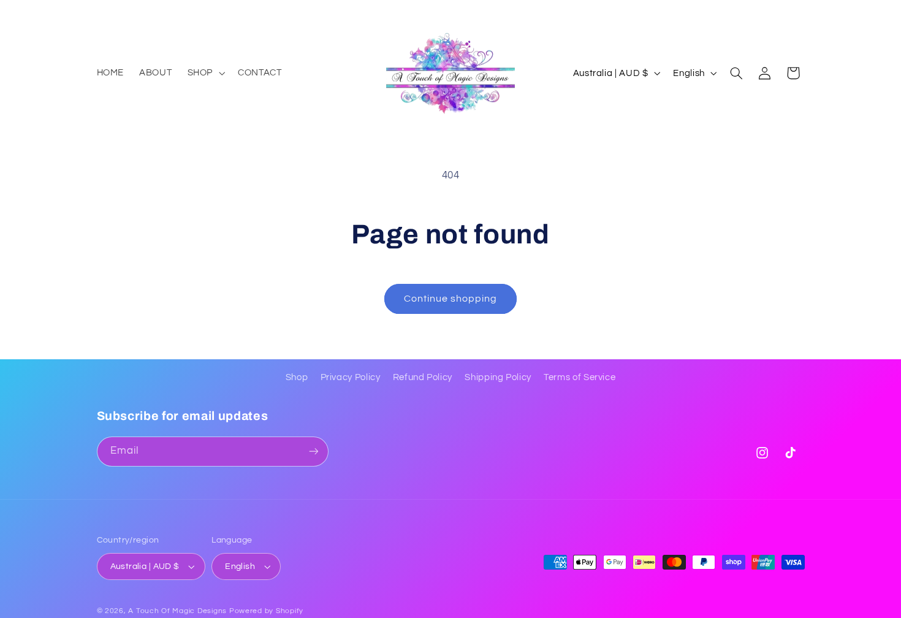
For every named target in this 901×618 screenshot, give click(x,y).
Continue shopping (451, 298)
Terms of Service (579, 377)
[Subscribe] (313, 452)
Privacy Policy (351, 377)
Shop (297, 377)
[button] (205, 72)
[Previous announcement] (100, 12)
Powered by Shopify (266, 611)
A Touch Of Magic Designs (177, 611)
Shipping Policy (498, 377)
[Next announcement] (800, 12)
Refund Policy (422, 377)
